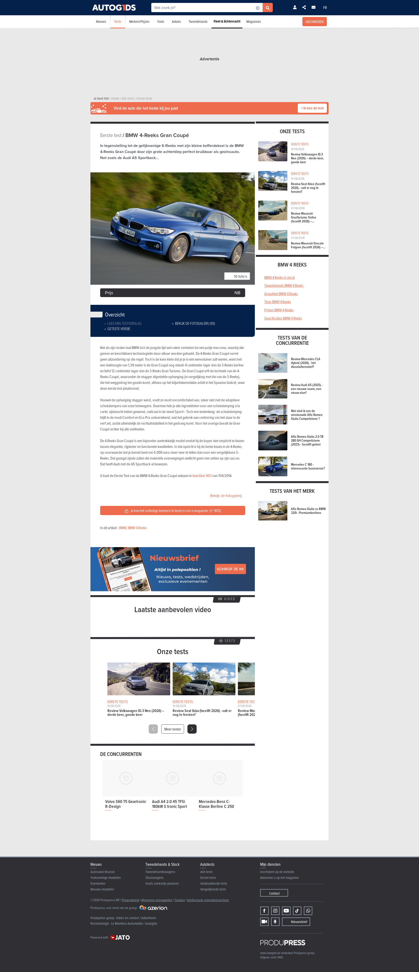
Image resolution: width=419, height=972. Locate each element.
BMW (122, 527)
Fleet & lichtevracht (227, 21)
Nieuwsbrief (299, 921)
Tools (160, 21)
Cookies (180, 900)
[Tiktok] (297, 911)
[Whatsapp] (308, 911)
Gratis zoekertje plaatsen (162, 883)
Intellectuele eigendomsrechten (208, 900)
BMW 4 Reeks (137, 527)
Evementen (97, 883)
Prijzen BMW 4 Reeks (278, 310)
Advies (176, 21)
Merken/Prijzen (139, 21)
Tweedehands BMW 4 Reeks (283, 285)
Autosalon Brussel (102, 871)
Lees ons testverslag (124, 323)
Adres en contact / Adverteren (136, 917)
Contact (274, 893)
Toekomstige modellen (105, 877)
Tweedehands (198, 21)
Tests (117, 21)
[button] (192, 729)
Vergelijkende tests (213, 889)
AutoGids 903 (202, 475)
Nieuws (101, 21)
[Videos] (264, 921)
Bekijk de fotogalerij (226, 495)
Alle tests (206, 871)
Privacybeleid (130, 900)
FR (325, 7)
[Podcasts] (275, 921)
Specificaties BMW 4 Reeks (283, 318)
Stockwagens (154, 877)
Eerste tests (208, 877)
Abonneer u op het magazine (279, 877)
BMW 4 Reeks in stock (279, 277)
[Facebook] (264, 911)
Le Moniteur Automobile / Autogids (134, 923)
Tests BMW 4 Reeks (277, 301)
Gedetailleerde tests (213, 883)
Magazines (253, 21)
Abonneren (315, 21)
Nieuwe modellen (102, 889)
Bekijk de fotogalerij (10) (195, 323)
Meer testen (172, 729)
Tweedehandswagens (160, 871)
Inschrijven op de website (277, 871)
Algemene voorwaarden (156, 900)
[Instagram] (275, 911)
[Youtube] (286, 911)
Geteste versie (118, 329)
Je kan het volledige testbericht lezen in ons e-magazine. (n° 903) (175, 510)
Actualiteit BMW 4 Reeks (281, 293)
